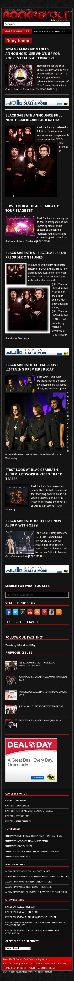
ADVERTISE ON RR (38, 968)
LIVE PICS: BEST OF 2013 (17, 816)
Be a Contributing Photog (15, 963)
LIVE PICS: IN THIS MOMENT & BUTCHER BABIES (29, 811)
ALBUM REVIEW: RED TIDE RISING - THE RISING (28, 887)
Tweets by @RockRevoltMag (20, 645)
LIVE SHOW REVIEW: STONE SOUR (21, 912)
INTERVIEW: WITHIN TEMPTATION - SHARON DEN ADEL (32, 851)
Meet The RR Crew (12, 959)
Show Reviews (14, 900)
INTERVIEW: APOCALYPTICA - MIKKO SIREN (26, 841)
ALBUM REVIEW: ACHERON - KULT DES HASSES (27, 871)
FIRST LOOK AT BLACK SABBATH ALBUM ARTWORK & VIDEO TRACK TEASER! (33, 474)
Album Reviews (15, 864)
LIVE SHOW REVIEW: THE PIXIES (20, 907)
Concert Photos (16, 793)
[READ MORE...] (48, 89)
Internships (36, 963)
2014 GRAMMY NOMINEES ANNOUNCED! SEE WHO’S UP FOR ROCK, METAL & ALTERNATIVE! (32, 53)
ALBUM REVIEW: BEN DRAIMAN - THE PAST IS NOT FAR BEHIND (36, 892)
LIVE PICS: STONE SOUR (17, 805)
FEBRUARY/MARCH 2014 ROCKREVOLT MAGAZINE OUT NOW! (37, 664)
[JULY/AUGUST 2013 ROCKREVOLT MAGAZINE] (11, 711)
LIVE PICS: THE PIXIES (15, 800)
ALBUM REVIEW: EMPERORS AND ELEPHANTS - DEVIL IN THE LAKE (36, 876)
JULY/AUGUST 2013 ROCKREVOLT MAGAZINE (41, 706)
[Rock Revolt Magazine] (37, 19)
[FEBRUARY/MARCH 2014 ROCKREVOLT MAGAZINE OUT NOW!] (11, 668)
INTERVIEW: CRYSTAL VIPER (18, 846)
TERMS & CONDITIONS (14, 968)
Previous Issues (18, 652)
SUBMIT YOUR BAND (55, 963)
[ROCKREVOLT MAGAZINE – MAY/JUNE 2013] (11, 726)
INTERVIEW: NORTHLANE (17, 856)
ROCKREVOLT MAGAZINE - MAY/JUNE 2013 (40, 720)
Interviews (12, 829)
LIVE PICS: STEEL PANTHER (18, 821)
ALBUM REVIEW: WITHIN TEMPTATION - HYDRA (28, 881)
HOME (52, 968)
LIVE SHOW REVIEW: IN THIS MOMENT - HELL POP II (30, 917)
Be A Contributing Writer (36, 959)
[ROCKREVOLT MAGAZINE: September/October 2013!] (11, 697)
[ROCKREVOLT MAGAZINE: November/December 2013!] (11, 683)
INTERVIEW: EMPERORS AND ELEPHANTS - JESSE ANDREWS (33, 836)
